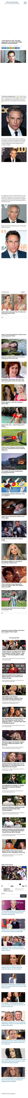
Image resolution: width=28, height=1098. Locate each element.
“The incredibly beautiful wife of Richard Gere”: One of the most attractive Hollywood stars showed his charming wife (13, 913)
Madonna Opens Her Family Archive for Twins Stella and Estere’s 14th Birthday (13, 743)
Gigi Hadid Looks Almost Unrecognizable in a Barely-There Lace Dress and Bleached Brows (12, 698)
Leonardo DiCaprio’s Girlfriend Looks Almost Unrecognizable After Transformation (13, 808)
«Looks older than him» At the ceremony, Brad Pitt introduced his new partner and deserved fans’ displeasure (13, 1042)
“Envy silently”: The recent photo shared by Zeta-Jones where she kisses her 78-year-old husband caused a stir (13, 1005)
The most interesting (12, 2)
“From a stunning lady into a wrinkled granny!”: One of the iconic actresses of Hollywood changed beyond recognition (13, 1080)
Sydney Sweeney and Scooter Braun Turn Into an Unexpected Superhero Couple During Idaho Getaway (13, 830)
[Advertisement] (14, 22)
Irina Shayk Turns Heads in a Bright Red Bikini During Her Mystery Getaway (13, 787)
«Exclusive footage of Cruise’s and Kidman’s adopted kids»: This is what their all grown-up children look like (13, 948)
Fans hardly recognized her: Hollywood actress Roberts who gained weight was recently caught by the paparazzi (13, 986)
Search (3, 893)
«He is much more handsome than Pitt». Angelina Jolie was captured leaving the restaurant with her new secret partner (11, 967)
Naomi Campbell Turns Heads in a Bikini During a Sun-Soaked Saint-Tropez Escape (12, 676)
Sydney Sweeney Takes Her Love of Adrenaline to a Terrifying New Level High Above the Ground (13, 765)
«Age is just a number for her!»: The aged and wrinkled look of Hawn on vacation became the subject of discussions (13, 1023)
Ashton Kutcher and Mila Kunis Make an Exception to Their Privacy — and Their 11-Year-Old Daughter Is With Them (13, 654)
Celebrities (16, 45)
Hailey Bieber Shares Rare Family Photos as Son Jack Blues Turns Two (13, 851)
